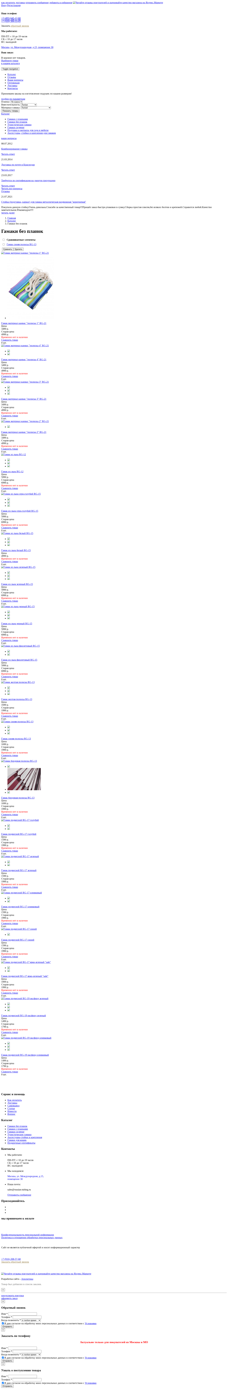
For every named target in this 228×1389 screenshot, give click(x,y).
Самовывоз (13, 1105)
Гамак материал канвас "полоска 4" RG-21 (23, 359)
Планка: (5, 101)
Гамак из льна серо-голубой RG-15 (19, 511)
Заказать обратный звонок (15, 1262)
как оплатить (8, 2)
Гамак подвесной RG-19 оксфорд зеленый (23, 1015)
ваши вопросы (9, 138)
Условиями (90, 1323)
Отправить (7, 1326)
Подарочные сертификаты (21, 1143)
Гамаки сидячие (15, 127)
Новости (12, 1111)
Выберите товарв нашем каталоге (10, 62)
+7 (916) (11, 19)
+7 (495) (11, 18)
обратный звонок (20, 26)
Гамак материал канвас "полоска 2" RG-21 (23, 432)
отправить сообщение (37, 2)
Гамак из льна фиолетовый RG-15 (19, 660)
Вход (4, 5)
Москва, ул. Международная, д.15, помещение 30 (27, 47)
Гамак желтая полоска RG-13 (16, 699)
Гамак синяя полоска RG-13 (21, 244)
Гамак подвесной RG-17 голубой (18, 834)
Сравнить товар (9, 340)
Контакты (12, 88)
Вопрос (11, 1114)
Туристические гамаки (19, 124)
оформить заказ (9, 1298)
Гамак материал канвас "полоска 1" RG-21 (23, 323)
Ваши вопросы (15, 80)
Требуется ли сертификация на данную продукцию (28, 180)
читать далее (8, 212)
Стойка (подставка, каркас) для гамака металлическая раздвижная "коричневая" (43, 202)
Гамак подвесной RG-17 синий (17, 940)
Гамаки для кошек (17, 1140)
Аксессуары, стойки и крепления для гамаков (31, 133)
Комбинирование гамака (14, 149)
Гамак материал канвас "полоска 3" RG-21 (23, 399)
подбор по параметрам (13, 99)
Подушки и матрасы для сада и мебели (28, 130)
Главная (11, 218)
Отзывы (11, 77)
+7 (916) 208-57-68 (11, 1259)
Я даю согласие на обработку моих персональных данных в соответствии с (50, 1323)
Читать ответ (8, 154)
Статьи (11, 1108)
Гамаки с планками (17, 119)
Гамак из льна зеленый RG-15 (17, 584)
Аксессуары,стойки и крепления (24, 1137)
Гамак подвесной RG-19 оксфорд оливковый (25, 1055)
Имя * (4, 1314)
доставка (20, 2)
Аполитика (27, 1279)
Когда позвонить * (11, 1320)
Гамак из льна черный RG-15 (16, 623)
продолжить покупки (12, 1295)
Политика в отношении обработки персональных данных (32, 1237)
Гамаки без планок (17, 122)
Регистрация (13, 5)
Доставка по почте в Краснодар (18, 164)
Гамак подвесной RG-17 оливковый (20, 906)
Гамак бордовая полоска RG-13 (17, 797)
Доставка (12, 85)
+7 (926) (11, 21)
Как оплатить (14, 1100)
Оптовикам (13, 82)
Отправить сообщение (19, 1195)
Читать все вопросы (11, 188)
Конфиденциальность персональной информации (27, 1234)
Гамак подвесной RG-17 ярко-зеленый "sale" (24, 976)
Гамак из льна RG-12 (12, 471)
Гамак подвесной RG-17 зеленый (18, 870)
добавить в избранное (60, 2)
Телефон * (6, 1317)
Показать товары (10, 111)
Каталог (11, 74)
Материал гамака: (10, 107)
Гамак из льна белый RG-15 (16, 550)
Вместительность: (10, 104)
